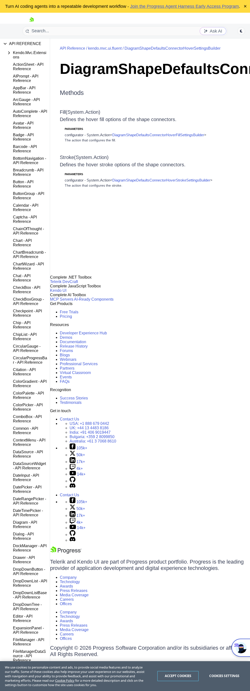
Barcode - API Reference (25, 149)
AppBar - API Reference (24, 90)
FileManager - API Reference (28, 642)
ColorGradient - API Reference (30, 383)
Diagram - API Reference (25, 524)
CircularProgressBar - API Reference (30, 360)
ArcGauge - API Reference (26, 102)
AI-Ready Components (94, 299)
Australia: (93, 441)
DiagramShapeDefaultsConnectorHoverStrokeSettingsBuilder (161, 180)
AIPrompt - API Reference (25, 78)
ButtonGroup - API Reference (28, 196)
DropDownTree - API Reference (27, 606)
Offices (66, 604)
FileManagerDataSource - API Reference (29, 655)
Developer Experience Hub (83, 333)
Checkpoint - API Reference (27, 313)
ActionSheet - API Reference (28, 66)
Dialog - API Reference (23, 536)
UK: (89, 428)
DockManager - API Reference (30, 548)
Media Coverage (74, 595)
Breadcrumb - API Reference (28, 172)
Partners (67, 368)
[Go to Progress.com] (66, 552)
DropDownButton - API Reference (29, 571)
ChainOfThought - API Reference (28, 231)
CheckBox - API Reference (26, 289)
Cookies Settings (224, 676)
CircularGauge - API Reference (27, 348)
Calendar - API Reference (25, 207)
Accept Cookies (178, 676)
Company (68, 577)
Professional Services (79, 364)
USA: (89, 423)
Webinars (68, 359)
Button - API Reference (23, 184)
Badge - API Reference (23, 137)
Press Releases (73, 591)
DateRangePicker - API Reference (29, 501)
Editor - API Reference (22, 618)
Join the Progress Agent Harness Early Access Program (184, 6)
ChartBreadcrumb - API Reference (29, 254)
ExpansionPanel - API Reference (28, 630)
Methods (72, 92)
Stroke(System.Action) (84, 157)
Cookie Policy (64, 680)
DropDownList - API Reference (30, 583)
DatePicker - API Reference (27, 489)
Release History (74, 346)
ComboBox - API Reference (27, 419)
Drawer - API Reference (24, 559)
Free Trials (69, 312)
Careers (67, 599)
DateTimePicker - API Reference (28, 513)
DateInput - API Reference (26, 477)
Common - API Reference (25, 430)
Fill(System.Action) (80, 112)
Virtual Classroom (75, 373)
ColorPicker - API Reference (28, 407)
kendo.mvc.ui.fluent (105, 48)
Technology (70, 582)
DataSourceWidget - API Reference (29, 466)
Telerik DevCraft (64, 282)
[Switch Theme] (241, 31)
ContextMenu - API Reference (29, 442)
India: (90, 432)
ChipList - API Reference (25, 336)
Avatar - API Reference (23, 125)
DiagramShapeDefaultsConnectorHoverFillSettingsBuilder (158, 135)
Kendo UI (58, 290)
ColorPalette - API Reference (28, 395)
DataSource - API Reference (28, 454)
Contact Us (69, 419)
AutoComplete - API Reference (30, 113)
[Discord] (72, 487)
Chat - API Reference (22, 278)
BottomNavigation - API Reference (29, 160)
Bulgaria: (92, 437)
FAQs (65, 381)
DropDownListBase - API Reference (30, 595)
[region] (125, 676)
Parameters (74, 128)
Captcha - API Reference (25, 219)
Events (66, 377)
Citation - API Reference (24, 372)
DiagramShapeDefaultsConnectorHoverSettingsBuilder (172, 48)
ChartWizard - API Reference (28, 266)
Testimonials (71, 402)
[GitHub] (72, 481)
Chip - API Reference (22, 325)
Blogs (65, 355)
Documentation (73, 342)
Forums (66, 351)
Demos (66, 337)
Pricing (66, 316)
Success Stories (74, 398)
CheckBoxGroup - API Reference (28, 301)
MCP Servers (61, 299)
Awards (66, 586)
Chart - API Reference (22, 242)
